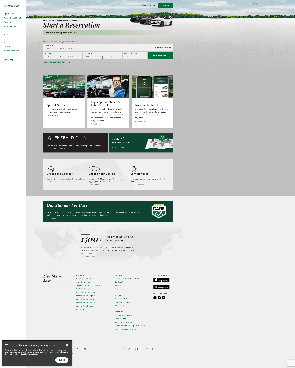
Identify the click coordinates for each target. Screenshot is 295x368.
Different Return (163, 47)
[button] (13, 14)
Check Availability (161, 56)
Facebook (155, 297)
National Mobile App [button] (11, 51)
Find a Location (118, 147)
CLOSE (62, 360)
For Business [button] (8, 35)
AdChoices (148, 349)
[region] (37, 353)
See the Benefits (137, 185)
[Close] (67, 345)
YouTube (163, 297)
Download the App (142, 121)
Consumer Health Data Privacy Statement (105, 349)
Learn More (51, 148)
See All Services (53, 182)
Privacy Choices (129, 349)
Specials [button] (7, 47)
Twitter (159, 297)
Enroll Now (95, 124)
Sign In (165, 5)
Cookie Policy (79, 349)
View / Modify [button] (10, 26)
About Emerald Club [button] (12, 18)
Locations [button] (7, 39)
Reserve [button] (7, 22)
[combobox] (108, 47)
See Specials (52, 115)
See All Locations (88, 256)
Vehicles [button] (7, 43)
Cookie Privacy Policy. (29, 354)
